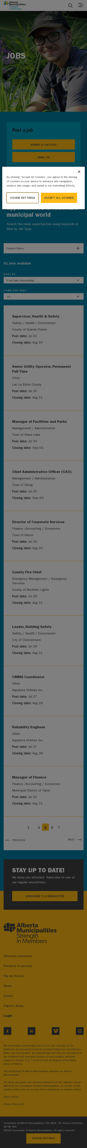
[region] (43, 188)
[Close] (79, 171)
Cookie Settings (22, 197)
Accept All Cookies (59, 197)
